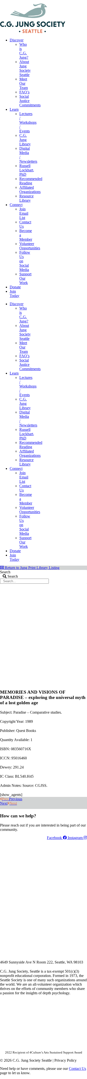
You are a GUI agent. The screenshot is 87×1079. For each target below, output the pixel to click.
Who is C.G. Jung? (23, 50)
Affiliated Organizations (30, 189)
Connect (16, 205)
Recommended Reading (30, 181)
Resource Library (26, 198)
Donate (15, 287)
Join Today (14, 293)
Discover (16, 40)
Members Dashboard (55, 1)
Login (83, 1)
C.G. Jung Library (25, 139)
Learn (14, 109)
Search (5, 572)
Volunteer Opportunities (29, 246)
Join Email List (23, 213)
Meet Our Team (23, 83)
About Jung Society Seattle (25, 68)
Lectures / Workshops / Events (27, 122)
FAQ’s (24, 92)
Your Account (22, 1)
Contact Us (77, 1068)
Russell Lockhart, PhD (26, 170)
